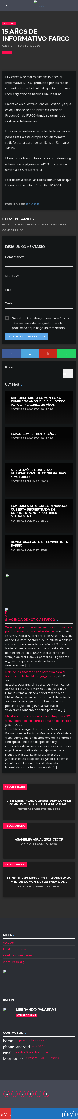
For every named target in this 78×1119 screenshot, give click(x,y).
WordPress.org (13, 962)
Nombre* (12, 276)
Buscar (9, 367)
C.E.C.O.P (32, 204)
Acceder (8, 942)
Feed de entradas (15, 949)
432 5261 (38, 1046)
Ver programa (26, 1015)
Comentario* (14, 257)
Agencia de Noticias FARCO (32, 619)
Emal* (9, 290)
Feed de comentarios (18, 955)
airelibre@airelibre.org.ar (32, 1052)
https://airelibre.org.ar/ (31, 1040)
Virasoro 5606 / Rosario (42, 1058)
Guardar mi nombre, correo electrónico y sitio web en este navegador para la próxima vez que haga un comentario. (41, 318)
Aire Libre (8, 23)
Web (8, 303)
